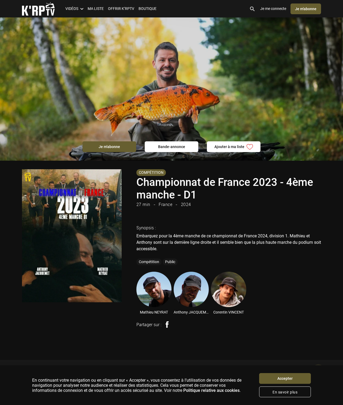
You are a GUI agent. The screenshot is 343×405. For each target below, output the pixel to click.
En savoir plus (285, 392)
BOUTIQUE (147, 8)
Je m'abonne (305, 9)
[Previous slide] (128, 289)
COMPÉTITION (151, 172)
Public (170, 262)
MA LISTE (96, 8)
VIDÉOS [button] (71, 8)
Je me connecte (273, 8)
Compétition (149, 262)
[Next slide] (331, 289)
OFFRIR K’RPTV (121, 8)
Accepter (285, 378)
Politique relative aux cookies (211, 390)
